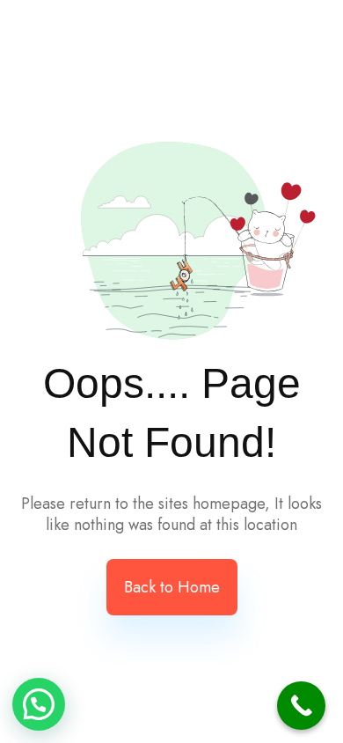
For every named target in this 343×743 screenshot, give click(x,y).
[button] (38, 704)
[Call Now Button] (301, 705)
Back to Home (172, 587)
